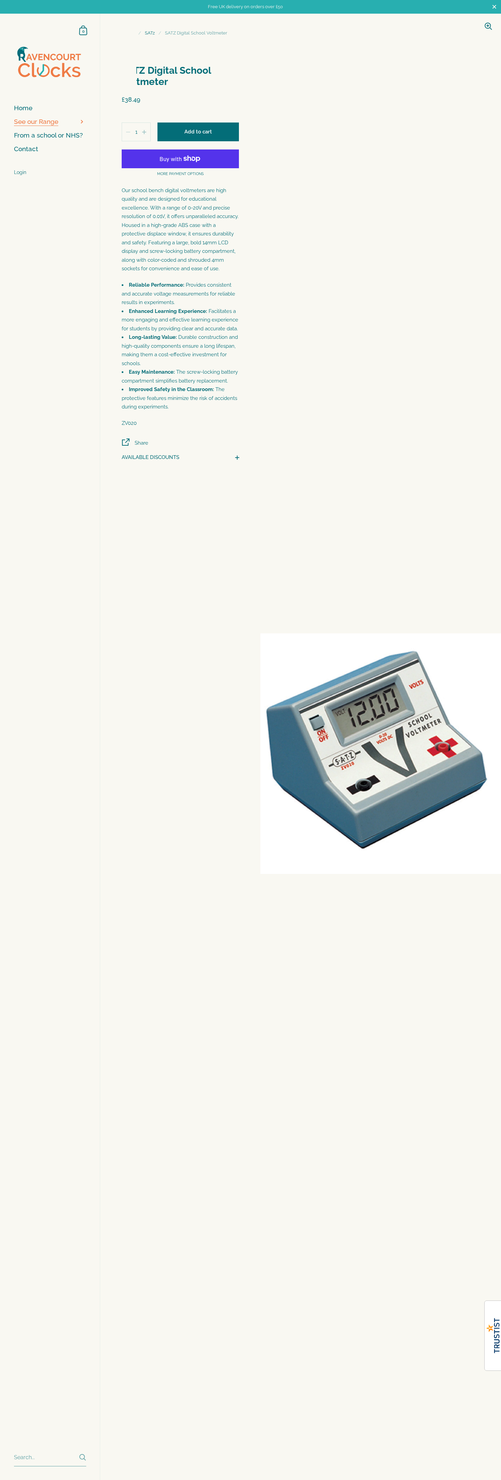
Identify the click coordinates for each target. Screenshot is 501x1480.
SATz (150, 32)
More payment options (180, 174)
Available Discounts (150, 457)
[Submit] (82, 1457)
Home (128, 32)
